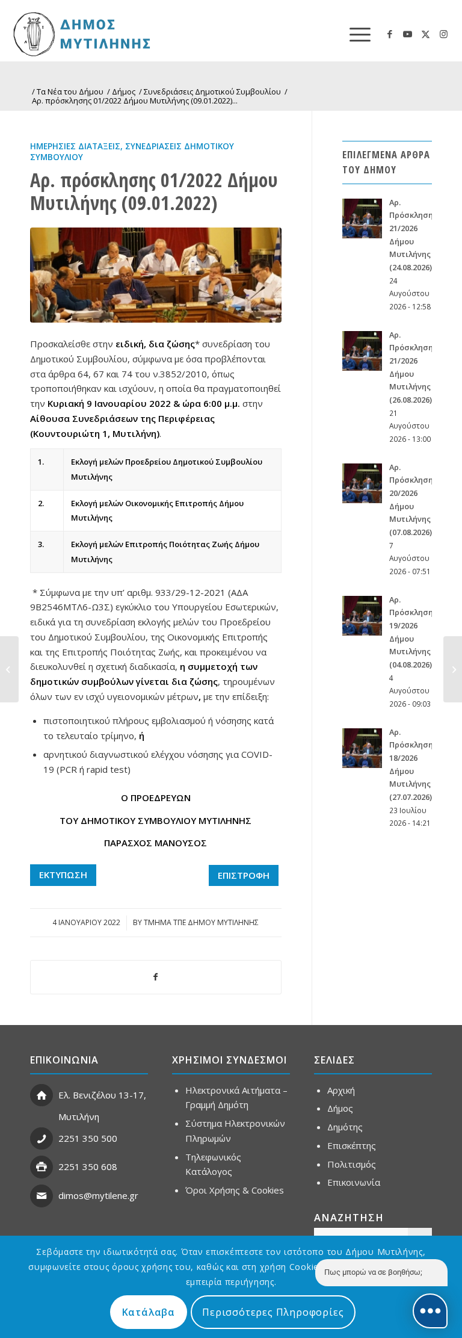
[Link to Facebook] (390, 34)
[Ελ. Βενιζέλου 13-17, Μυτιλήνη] (41, 1095)
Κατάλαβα (148, 1312)
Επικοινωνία (353, 1182)
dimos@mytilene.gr (98, 1195)
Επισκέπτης (351, 1145)
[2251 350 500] (41, 1138)
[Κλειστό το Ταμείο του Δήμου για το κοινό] (9, 669)
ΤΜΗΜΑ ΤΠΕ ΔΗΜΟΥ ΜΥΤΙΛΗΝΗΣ (201, 922)
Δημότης (345, 1127)
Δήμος (340, 1108)
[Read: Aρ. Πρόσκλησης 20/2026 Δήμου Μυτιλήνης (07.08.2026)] (362, 483)
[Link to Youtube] (408, 34)
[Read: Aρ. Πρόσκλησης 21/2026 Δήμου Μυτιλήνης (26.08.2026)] (362, 351)
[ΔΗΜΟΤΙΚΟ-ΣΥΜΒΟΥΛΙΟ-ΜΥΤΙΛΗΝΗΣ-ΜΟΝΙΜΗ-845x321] (156, 275)
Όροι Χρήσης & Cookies (234, 1190)
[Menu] (354, 34)
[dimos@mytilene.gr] (41, 1196)
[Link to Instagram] (444, 34)
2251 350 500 (87, 1138)
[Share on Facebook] (156, 977)
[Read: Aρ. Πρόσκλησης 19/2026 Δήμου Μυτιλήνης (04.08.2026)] (362, 616)
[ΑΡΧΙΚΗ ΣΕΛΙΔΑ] (124, 34)
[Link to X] (426, 34)
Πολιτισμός (351, 1164)
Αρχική (341, 1090)
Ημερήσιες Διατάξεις (75, 146)
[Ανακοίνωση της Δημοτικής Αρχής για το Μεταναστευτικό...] (452, 669)
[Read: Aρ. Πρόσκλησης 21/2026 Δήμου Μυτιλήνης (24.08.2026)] (362, 218)
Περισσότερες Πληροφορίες (272, 1312)
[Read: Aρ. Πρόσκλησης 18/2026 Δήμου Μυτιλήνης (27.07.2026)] (362, 748)
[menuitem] (354, 34)
